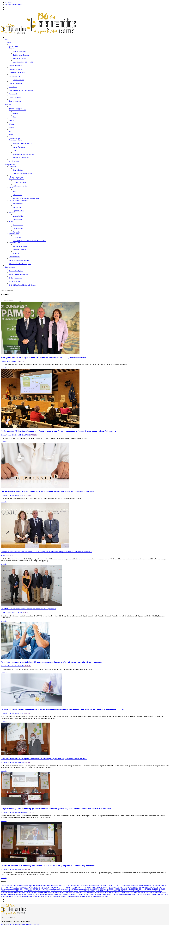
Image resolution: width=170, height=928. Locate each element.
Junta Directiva (114, 892)
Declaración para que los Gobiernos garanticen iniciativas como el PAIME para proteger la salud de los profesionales (48, 865)
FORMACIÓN (119, 891)
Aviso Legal (8, 924)
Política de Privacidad (20, 924)
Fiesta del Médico (101, 891)
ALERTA (64, 885)
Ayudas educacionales (134, 885)
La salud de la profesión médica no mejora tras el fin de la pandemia (28, 609)
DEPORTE (71, 889)
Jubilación (91, 892)
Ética (52, 891)
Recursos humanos (6, 896)
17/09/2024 (33, 435)
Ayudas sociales (146, 885)
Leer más (3, 368)
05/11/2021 (27, 713)
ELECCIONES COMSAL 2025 (141, 889)
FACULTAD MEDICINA (87, 891)
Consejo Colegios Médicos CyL (121, 887)
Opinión (37, 894)
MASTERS (133, 892)
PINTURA (57, 894)
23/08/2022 (27, 666)
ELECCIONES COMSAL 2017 (100, 889)
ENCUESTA (12, 612)
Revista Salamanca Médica (28, 896)
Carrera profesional (20, 887)
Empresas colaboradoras (15, 891)
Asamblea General (73, 885)
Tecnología (81, 896)
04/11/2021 (27, 869)
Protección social (11, 361)
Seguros (57, 896)
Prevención (82, 894)
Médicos (151, 892)
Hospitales (76, 892)
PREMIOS (74, 894)
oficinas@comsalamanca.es (13, 4)
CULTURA (44, 889)
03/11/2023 (9, 555)
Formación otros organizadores (152, 891)
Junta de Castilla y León (102, 892)
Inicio (2, 924)
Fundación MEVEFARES (39, 892)
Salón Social (45, 896)
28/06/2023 (25, 612)
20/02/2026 (20, 361)
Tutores (87, 896)
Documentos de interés (82, 889)
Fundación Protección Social (10, 495)
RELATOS (16, 896)
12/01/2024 (27, 495)
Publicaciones (126, 894)
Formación (110, 891)
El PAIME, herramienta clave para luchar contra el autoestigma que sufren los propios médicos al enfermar (44, 759)
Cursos (50, 889)
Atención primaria (101, 885)
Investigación (83, 892)
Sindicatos (74, 896)
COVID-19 (4, 612)
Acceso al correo (10, 7)
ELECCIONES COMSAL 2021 (120, 889)
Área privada (9, 9)
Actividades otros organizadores (15, 885)
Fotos (28, 892)
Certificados (40, 887)
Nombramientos (16, 894)
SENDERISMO (66, 896)
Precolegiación (66, 894)
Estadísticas (46, 891)
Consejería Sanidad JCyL (103, 887)
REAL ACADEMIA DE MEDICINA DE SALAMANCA (149, 894)
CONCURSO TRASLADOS (63, 887)
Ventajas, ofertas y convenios (99, 896)
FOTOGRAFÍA (21, 892)
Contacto (36, 924)
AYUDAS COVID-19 (120, 885)
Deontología (63, 889)
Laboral (122, 892)
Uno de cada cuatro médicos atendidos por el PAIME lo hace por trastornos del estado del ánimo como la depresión (47, 491)
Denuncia (56, 889)
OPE (32, 894)
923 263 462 (9, 2)
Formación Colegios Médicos (133, 891)
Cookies (29, 924)
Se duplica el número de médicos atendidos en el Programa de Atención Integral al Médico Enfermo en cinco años (46, 552)
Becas (162, 885)
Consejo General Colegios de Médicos (13, 435)
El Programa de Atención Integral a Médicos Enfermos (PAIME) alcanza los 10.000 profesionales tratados (43, 357)
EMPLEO (155, 889)
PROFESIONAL (91, 894)
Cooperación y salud (7, 889)
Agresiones (50, 885)
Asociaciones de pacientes (87, 885)
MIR (20, 812)
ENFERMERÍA (37, 891)
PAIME (3, 361)
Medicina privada (143, 892)
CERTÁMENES (31, 887)
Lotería (127, 892)
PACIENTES (44, 894)
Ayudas (110, 885)
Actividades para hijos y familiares (35, 885)
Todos (3, 885)
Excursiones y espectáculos (62, 891)
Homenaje (69, 892)
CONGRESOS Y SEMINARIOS (84, 887)
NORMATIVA (26, 894)
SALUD (52, 896)
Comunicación (49, 887)
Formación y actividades (8, 892)
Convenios (159, 887)
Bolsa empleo (9, 887)
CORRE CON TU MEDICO (23, 889)
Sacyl (39, 896)
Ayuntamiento (155, 885)
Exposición (74, 891)
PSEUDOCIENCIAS (115, 894)
